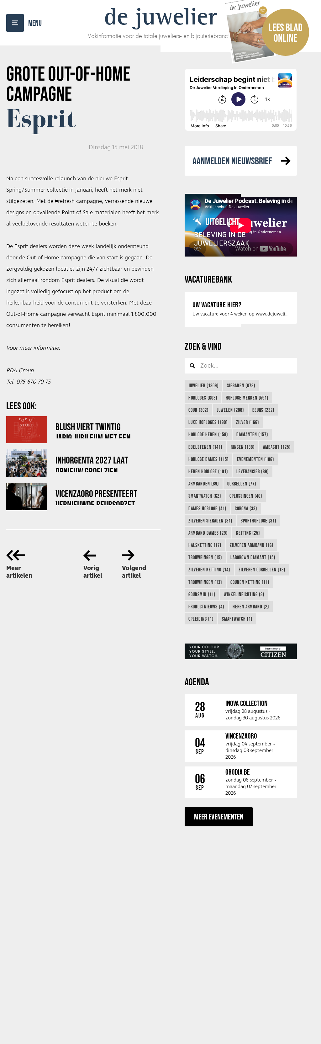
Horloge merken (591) (247, 397)
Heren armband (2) (251, 606)
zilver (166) (247, 422)
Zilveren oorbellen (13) (262, 569)
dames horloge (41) (207, 508)
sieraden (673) (241, 385)
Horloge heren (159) (208, 434)
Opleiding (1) (200, 619)
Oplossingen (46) (245, 496)
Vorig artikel (92, 572)
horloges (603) (202, 397)
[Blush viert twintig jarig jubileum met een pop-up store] (26, 429)
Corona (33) (246, 508)
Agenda (197, 681)
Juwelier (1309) (203, 385)
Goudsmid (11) (201, 594)
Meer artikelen (19, 572)
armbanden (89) (203, 483)
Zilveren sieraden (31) (210, 520)
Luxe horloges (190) (208, 422)
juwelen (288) (230, 410)
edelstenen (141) (205, 447)
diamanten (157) (252, 434)
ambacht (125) (277, 447)
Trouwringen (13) (205, 582)
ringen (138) (243, 447)
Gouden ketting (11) (249, 582)
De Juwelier (160, 16)
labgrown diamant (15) (252, 557)
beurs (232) (263, 410)
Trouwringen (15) (205, 557)
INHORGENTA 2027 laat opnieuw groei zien (91, 463)
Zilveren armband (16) (251, 545)
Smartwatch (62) (204, 496)
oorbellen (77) (241, 483)
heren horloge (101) (208, 471)
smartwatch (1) (237, 619)
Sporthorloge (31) (258, 520)
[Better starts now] (241, 651)
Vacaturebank (208, 278)
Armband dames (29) (208, 533)
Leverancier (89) (252, 471)
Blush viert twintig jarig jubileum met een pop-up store (93, 429)
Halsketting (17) (204, 545)
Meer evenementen (218, 816)
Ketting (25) (248, 533)
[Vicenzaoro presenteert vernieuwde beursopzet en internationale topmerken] (26, 496)
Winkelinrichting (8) (244, 594)
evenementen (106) (255, 459)
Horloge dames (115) (208, 459)
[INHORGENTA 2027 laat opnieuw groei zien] (26, 463)
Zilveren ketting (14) (209, 569)
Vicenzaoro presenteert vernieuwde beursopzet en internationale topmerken (96, 496)
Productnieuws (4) (206, 606)
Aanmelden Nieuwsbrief (232, 160)
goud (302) (198, 410)
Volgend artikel (134, 572)
